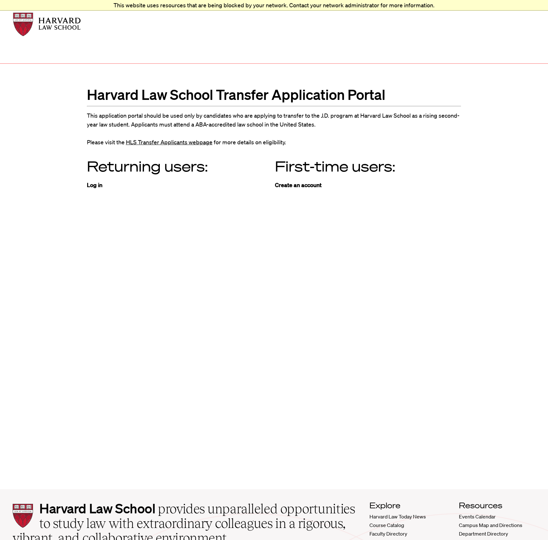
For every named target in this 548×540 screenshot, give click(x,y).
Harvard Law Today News (397, 516)
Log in (94, 184)
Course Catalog (386, 525)
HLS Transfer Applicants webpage (169, 142)
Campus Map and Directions (490, 525)
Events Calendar (477, 516)
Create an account (298, 184)
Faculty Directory (388, 533)
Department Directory (483, 533)
